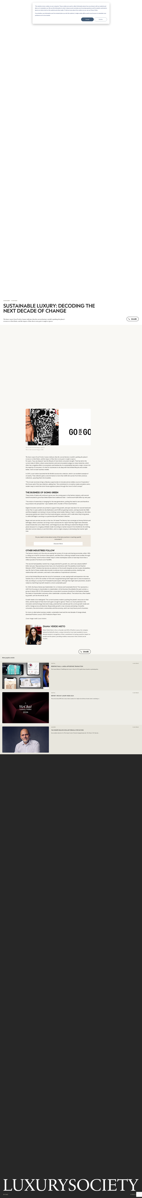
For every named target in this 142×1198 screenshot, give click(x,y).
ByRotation (50, 510)
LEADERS (53, 727)
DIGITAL (53, 663)
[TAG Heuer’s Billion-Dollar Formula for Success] (25, 727)
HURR (59, 510)
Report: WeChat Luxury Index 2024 (62, 696)
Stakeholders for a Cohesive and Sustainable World (61, 587)
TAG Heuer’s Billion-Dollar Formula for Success (67, 730)
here (59, 614)
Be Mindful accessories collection (58, 474)
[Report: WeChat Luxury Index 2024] (25, 693)
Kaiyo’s (53, 557)
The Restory (63, 520)
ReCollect (87, 512)
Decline (101, 19)
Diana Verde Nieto (54, 626)
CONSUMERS (6, 300)
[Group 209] (71, 1185)
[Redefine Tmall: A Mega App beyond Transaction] (25, 664)
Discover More (58, 544)
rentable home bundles (77, 555)
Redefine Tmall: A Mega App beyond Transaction (67, 666)
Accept (87, 19)
